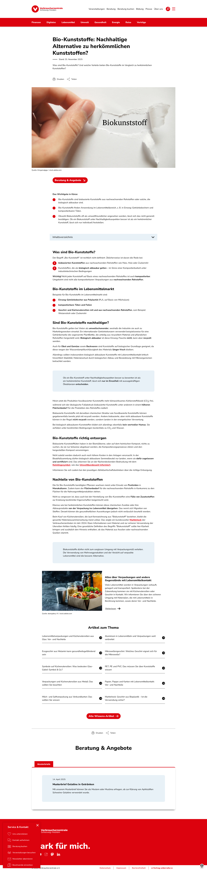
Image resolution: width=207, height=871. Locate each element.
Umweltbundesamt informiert (95, 465)
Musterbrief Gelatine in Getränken (73, 784)
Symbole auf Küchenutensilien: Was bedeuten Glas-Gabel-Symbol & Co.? (67, 668)
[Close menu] (37, 825)
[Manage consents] (202, 866)
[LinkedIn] (58, 854)
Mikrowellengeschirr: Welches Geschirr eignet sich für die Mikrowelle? (131, 653)
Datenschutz (105, 868)
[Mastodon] (52, 854)
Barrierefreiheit (139, 868)
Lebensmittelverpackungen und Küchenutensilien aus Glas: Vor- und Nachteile (68, 638)
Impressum (121, 868)
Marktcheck (135, 519)
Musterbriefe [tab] (43, 764)
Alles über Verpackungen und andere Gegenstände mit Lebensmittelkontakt (128, 579)
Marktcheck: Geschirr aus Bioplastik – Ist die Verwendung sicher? (126, 698)
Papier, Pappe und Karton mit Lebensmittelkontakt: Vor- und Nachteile (129, 683)
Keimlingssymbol (61, 465)
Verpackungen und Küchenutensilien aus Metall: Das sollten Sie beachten (67, 683)
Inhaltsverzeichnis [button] (63, 237)
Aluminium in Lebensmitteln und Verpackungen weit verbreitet (130, 638)
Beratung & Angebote (68, 180)
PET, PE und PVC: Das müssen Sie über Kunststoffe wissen (130, 668)
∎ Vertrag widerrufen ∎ (161, 868)
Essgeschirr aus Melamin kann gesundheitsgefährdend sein (68, 653)
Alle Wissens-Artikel (101, 716)
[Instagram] (46, 854)
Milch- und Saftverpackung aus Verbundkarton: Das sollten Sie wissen (67, 698)
